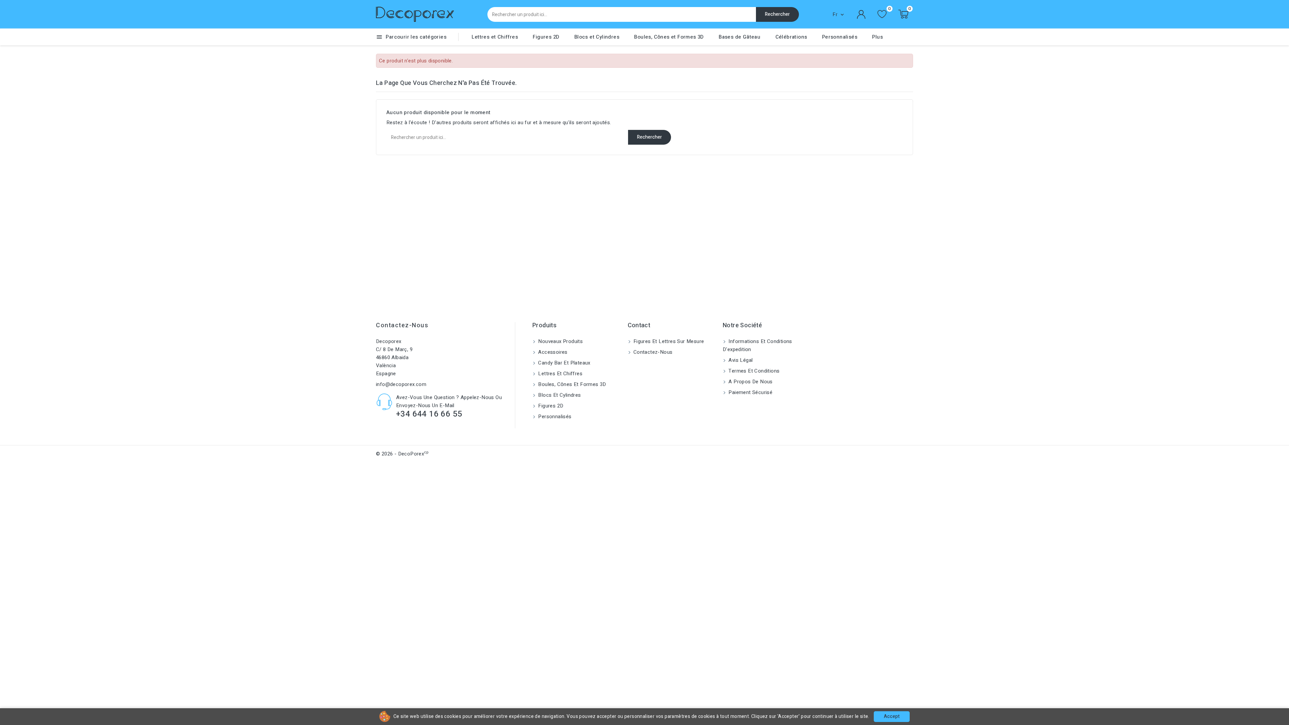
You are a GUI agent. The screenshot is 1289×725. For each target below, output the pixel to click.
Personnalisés (839, 37)
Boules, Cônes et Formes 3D (669, 37)
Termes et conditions (753, 371)
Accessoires (552, 352)
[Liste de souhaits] (882, 14)
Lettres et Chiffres (495, 37)
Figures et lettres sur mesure (668, 341)
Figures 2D (546, 37)
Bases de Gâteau (739, 37)
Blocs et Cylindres (596, 37)
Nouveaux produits (560, 341)
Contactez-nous (402, 325)
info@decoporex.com (401, 384)
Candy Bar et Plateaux (563, 363)
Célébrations (791, 37)
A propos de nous (750, 381)
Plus (877, 37)
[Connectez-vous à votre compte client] (861, 14)
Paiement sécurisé (749, 392)
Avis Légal (740, 360)
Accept (892, 716)
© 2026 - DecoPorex (402, 453)
